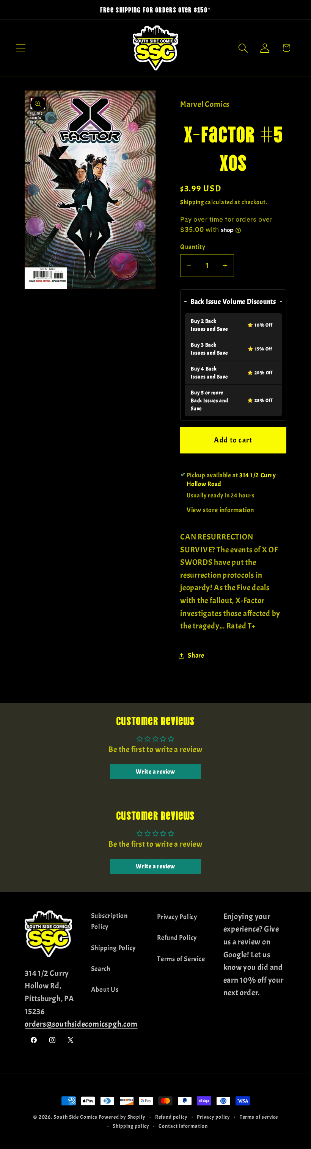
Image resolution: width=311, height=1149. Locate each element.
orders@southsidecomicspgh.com (81, 1024)
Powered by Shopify (122, 1116)
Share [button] (196, 655)
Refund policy (171, 1116)
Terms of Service (181, 959)
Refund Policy (177, 937)
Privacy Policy (177, 917)
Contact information (183, 1125)
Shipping (192, 202)
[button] (20, 48)
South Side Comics (75, 1116)
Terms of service (259, 1116)
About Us (105, 989)
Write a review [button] (155, 771)
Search (101, 969)
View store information (220, 510)
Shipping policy (131, 1125)
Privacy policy (213, 1116)
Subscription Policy (109, 921)
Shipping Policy (113, 948)
